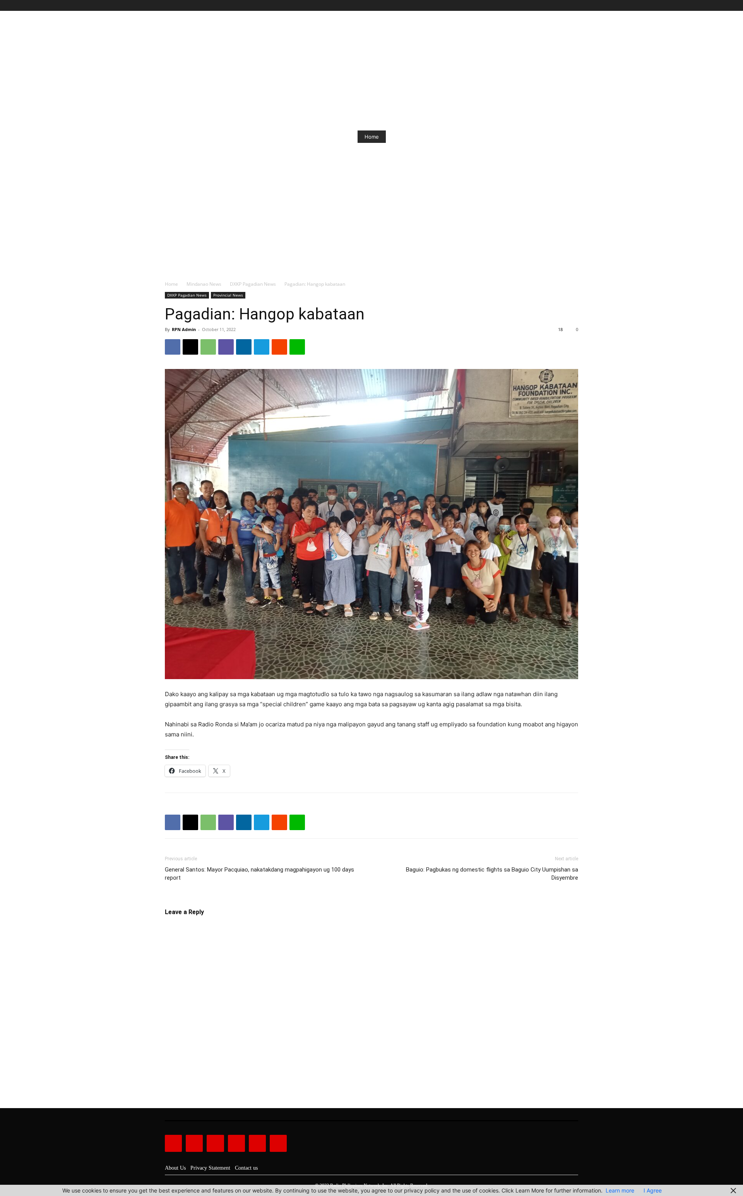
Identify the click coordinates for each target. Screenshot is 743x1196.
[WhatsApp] (208, 347)
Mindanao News (204, 284)
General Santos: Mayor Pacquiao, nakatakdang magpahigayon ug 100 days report (259, 873)
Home (372, 137)
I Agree (653, 1190)
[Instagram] (547, 5)
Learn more (620, 1190)
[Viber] (226, 347)
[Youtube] (573, 5)
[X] (564, 5)
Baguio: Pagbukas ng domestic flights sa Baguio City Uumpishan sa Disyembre (492, 873)
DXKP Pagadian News (253, 284)
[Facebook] (538, 5)
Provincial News (228, 295)
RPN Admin (184, 329)
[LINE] (297, 347)
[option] (371, 137)
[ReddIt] (279, 347)
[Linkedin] (244, 347)
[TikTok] (556, 5)
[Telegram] (261, 347)
